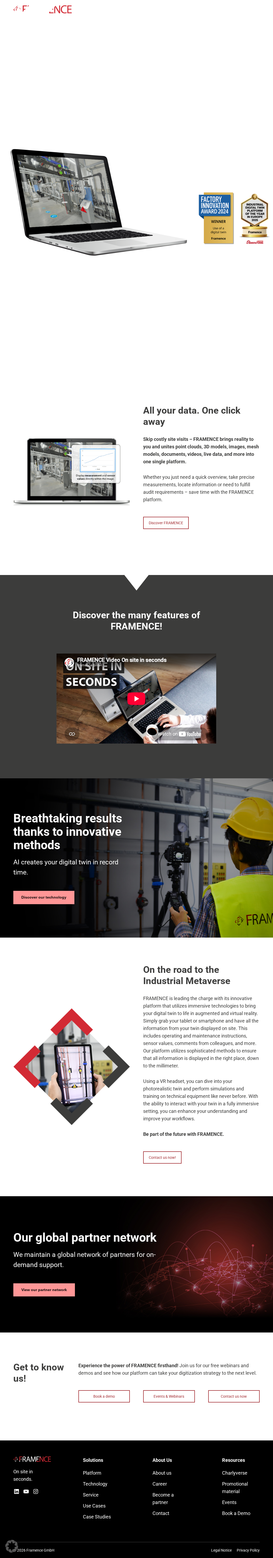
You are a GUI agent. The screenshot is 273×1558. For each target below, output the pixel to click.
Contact (160, 1513)
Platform (92, 1473)
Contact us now (234, 1396)
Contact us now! (162, 1157)
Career (159, 1484)
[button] (11, 1546)
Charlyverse (234, 1473)
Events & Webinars (169, 1396)
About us (161, 1473)
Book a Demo (236, 1513)
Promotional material (235, 1487)
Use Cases (94, 1506)
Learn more (164, 190)
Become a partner (163, 1498)
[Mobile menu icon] (256, 9)
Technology (95, 1484)
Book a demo (104, 1396)
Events (229, 1502)
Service (91, 1495)
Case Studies (97, 1517)
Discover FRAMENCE (166, 523)
